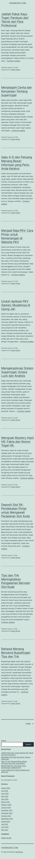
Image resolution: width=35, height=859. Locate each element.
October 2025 (6, 816)
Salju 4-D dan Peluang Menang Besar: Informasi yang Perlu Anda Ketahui (14, 762)
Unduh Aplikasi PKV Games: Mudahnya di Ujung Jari (15, 305)
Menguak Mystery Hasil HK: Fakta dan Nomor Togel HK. (17, 441)
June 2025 (5, 827)
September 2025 (7, 819)
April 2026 (4, 799)
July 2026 (4, 791)
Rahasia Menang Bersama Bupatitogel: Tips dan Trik (16, 652)
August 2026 (5, 788)
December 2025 (6, 810)
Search (3, 741)
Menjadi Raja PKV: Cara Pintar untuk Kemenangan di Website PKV (13, 767)
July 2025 (4, 824)
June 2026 (5, 793)
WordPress (19, 852)
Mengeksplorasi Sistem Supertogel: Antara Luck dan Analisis (17, 372)
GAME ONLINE (15, 69)
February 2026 (6, 805)
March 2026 (5, 802)
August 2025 (5, 821)
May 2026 (4, 796)
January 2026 (6, 807)
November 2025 (6, 813)
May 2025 (4, 830)
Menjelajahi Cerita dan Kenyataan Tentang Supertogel (16, 91)
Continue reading (13, 61)
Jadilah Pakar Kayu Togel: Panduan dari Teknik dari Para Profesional (17, 754)
